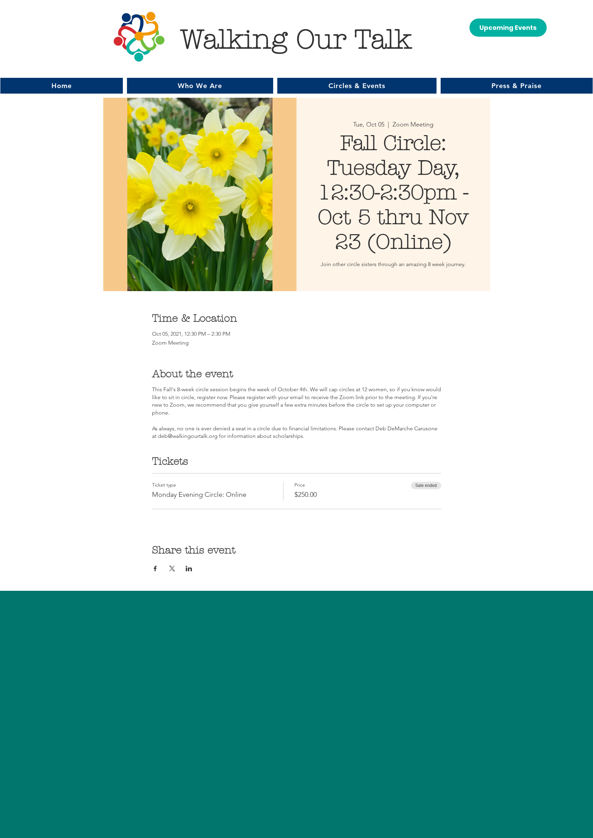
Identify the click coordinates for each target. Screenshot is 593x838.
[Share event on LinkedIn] (189, 568)
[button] (200, 86)
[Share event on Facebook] (155, 568)
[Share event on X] (172, 568)
